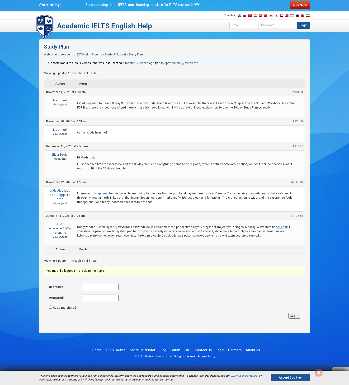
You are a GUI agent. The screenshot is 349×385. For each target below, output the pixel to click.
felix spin (282, 227)
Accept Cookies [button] (290, 377)
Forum (175, 350)
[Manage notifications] (319, 372)
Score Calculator (142, 350)
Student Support (115, 54)
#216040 (297, 182)
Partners (235, 350)
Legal (220, 350)
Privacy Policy (206, 356)
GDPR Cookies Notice (243, 375)
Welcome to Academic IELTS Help (66, 54)
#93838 (298, 121)
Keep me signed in (66, 307)
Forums (97, 54)
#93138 (298, 92)
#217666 (297, 215)
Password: (56, 298)
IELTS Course (116, 350)
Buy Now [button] (300, 5)
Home (97, 350)
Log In (294, 315)
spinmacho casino (110, 193)
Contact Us (203, 350)
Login (303, 25)
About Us (253, 350)
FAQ (187, 350)
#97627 (298, 146)
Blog (163, 350)
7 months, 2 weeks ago (138, 63)
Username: (56, 287)
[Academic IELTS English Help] (44, 26)
